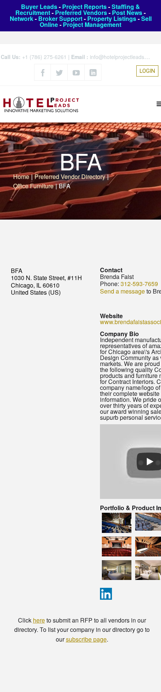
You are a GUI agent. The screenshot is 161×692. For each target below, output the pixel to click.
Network (21, 18)
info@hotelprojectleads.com (123, 56)
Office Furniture (33, 185)
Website (111, 315)
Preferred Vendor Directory (69, 176)
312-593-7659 (139, 283)
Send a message (122, 291)
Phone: (109, 283)
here (39, 620)
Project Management (92, 24)
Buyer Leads (39, 6)
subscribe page (86, 639)
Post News (127, 12)
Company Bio (119, 333)
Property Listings (111, 18)
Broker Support (60, 18)
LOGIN (147, 71)
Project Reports (84, 6)
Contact (111, 270)
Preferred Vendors (81, 12)
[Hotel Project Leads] (41, 104)
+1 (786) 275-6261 (44, 56)
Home (21, 176)
